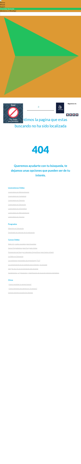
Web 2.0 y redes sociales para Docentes (22, 244)
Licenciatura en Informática (17, 209)
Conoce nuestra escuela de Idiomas (20, 293)
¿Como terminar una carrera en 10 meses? (22, 288)
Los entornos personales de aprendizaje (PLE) (24, 260)
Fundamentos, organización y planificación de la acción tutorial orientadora (33, 273)
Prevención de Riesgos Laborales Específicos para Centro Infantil (31, 252)
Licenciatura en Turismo (16, 217)
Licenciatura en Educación (17, 205)
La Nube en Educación (15, 256)
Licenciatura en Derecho (16, 200)
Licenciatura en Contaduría (17, 196)
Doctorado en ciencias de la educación (21, 232)
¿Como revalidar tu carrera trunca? (19, 284)
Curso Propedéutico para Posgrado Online (22, 248)
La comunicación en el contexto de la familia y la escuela (27, 265)
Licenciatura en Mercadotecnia (18, 213)
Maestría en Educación (16, 228)
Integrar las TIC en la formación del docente (23, 269)
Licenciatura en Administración (18, 192)
